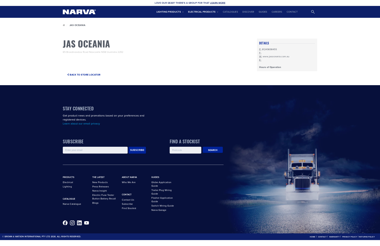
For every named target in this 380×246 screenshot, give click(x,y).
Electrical (68, 182)
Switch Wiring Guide (162, 206)
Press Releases (100, 186)
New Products (100, 182)
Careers (277, 12)
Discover (248, 12)
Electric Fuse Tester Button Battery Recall (104, 197)
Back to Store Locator (84, 75)
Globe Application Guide (161, 184)
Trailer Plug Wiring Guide (161, 192)
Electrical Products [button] (202, 12)
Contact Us (128, 200)
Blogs (95, 203)
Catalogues (230, 12)
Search (213, 150)
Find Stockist (129, 208)
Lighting (67, 186)
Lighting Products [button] (168, 12)
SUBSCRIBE (137, 150)
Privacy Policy (349, 237)
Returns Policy (367, 237)
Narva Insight (99, 191)
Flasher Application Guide (162, 200)
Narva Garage (158, 210)
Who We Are (129, 182)
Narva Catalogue (72, 204)
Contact (292, 12)
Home (312, 237)
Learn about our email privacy (81, 123)
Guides (263, 12)
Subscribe (127, 204)
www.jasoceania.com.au (276, 56)
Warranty (334, 237)
